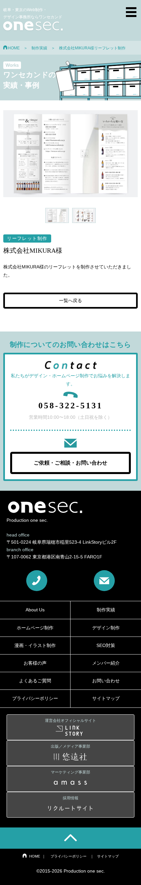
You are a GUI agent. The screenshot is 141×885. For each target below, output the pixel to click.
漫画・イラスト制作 (35, 645)
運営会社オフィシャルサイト (70, 720)
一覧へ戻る (70, 300)
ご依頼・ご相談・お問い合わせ (70, 463)
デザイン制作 (106, 627)
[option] (70, 153)
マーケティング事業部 (70, 772)
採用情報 (70, 798)
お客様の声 (35, 663)
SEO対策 (105, 645)
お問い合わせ (106, 680)
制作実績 (39, 48)
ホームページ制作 (35, 627)
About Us (35, 609)
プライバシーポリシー (35, 698)
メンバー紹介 (106, 663)
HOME (14, 48)
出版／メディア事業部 (70, 746)
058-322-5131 (70, 405)
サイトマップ (106, 698)
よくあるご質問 (35, 680)
